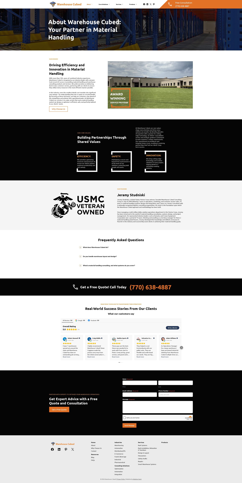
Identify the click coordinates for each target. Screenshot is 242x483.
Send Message (129, 425)
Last (159, 387)
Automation (119, 471)
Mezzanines (142, 456)
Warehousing (119, 445)
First (124, 387)
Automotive (119, 448)
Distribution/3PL (120, 451)
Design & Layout (143, 453)
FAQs (93, 460)
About (89, 4)
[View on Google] (65, 339)
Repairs (140, 461)
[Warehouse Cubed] (65, 7)
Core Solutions (103, 4)
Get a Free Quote (59, 409)
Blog (92, 457)
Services (118, 4)
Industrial (118, 459)
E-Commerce (119, 454)
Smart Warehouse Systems (147, 464)
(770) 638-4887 (182, 6)
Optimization (119, 469)
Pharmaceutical (120, 462)
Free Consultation (183, 2)
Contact (93, 451)
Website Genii (137, 479)
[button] (60, 347)
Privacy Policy (121, 479)
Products (132, 4)
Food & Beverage (120, 457)
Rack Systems (142, 445)
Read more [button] (66, 357)
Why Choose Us (58, 109)
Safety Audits (142, 458)
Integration (118, 474)
